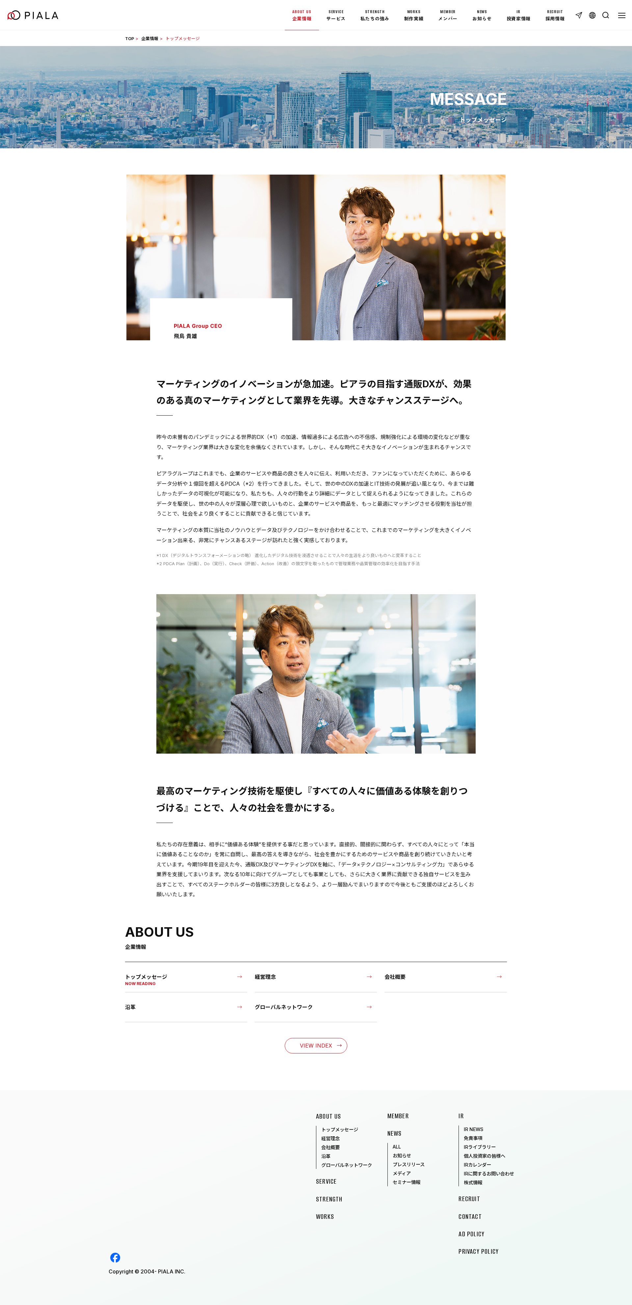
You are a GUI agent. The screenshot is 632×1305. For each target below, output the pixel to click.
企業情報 (149, 38)
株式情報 (473, 1182)
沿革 (325, 1156)
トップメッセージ (339, 1129)
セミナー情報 (406, 1182)
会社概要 (330, 1147)
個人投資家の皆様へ (484, 1156)
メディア (402, 1173)
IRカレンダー (477, 1165)
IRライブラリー (480, 1147)
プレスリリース (409, 1164)
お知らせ (402, 1155)
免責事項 (473, 1138)
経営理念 (330, 1138)
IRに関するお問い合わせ (489, 1173)
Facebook (115, 1258)
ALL (397, 1146)
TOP (129, 38)
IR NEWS (473, 1129)
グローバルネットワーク (346, 1165)
